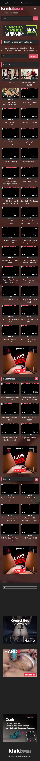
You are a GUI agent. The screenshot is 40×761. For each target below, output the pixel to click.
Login (23, 3)
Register (31, 3)
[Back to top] (33, 754)
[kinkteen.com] (16, 9)
